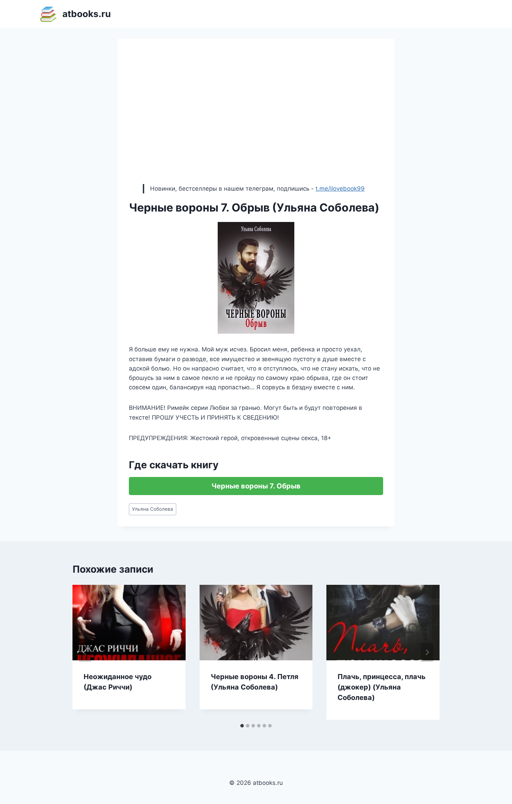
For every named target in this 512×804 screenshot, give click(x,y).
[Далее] (427, 652)
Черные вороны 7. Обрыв (256, 486)
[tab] (242, 725)
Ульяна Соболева (152, 509)
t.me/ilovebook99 (340, 188)
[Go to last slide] (85, 652)
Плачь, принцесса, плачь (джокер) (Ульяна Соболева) (382, 687)
